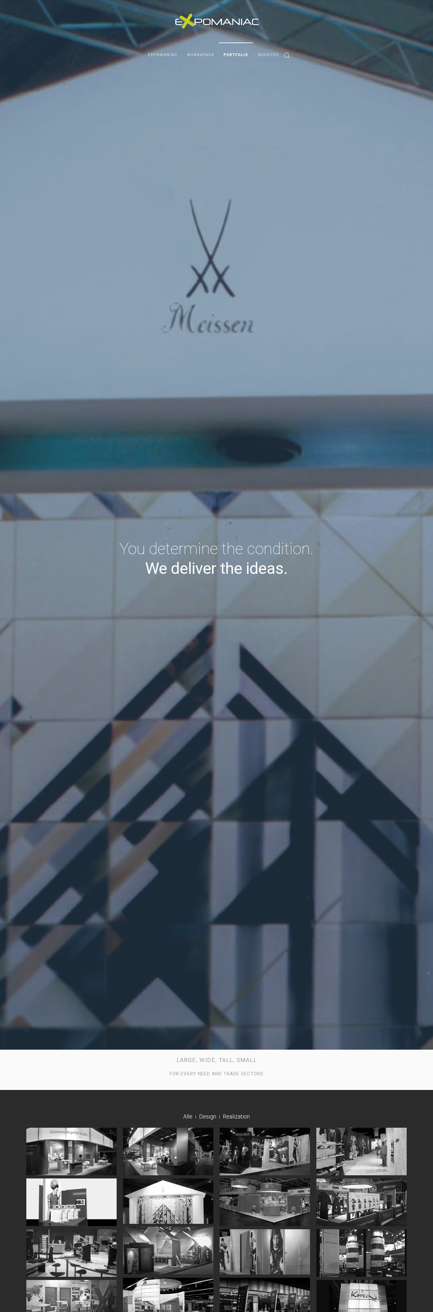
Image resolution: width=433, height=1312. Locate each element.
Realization (236, 1116)
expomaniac (163, 55)
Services (268, 55)
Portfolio (235, 55)
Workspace (200, 55)
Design (207, 1116)
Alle (187, 1116)
